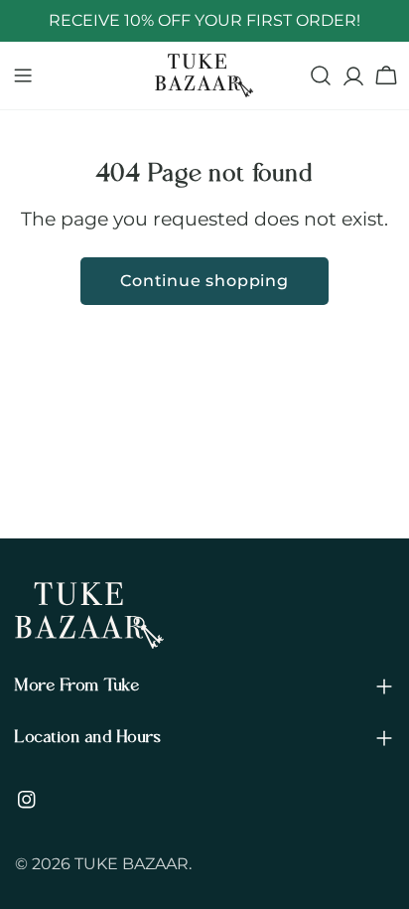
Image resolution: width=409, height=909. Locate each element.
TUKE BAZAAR (131, 863)
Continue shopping (204, 280)
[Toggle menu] (23, 75)
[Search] (321, 75)
